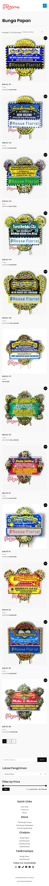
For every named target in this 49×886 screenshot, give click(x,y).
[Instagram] (19, 867)
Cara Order (24, 807)
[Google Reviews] (33, 867)
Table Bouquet (24, 846)
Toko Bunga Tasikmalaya (24, 825)
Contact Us (25, 810)
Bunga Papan (24, 838)
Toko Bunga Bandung (24, 828)
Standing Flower (24, 844)
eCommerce (28, 881)
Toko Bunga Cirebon (24, 822)
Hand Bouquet (24, 841)
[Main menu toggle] (45, 6)
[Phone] (23, 867)
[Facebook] (26, 867)
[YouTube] (30, 867)
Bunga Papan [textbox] (22, 774)
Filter (6, 789)
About (24, 813)
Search (42, 760)
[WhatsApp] (16, 867)
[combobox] (24, 774)
